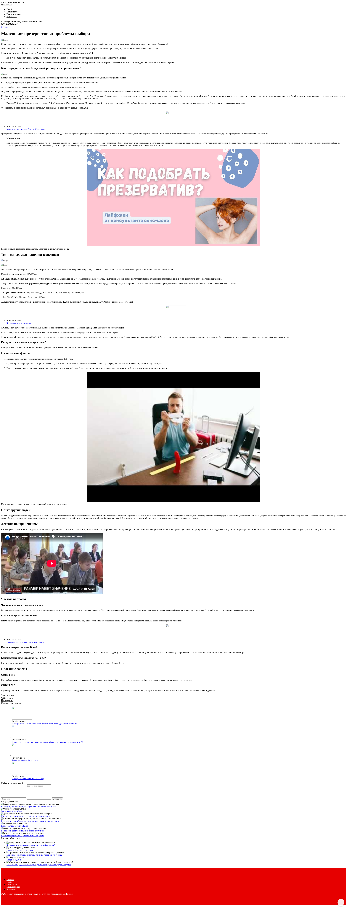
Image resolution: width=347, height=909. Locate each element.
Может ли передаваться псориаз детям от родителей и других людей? (39, 864)
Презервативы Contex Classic (14, 826)
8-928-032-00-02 (9, 24)
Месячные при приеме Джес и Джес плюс (26, 129)
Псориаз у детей (14, 860)
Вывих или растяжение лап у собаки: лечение (22, 831)
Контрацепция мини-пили (19, 323)
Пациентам (12, 12)
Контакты (12, 16)
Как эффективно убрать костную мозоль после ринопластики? (30, 821)
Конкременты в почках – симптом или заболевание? (31, 845)
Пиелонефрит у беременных (20, 850)
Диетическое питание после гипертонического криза (25, 816)
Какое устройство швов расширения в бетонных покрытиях (29, 806)
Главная (10, 879)
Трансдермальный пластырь (25, 760)
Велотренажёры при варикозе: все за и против (22, 835)
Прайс (10, 9)
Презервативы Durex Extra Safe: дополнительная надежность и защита (44, 724)
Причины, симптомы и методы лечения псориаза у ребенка (34, 855)
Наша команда (14, 14)
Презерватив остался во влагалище (28, 778)
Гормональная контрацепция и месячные (25, 642)
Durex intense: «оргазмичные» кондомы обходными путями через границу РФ (48, 742)
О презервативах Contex (12, 811)
